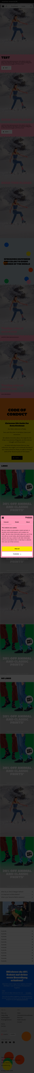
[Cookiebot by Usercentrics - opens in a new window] (25, 518)
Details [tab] (17, 522)
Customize (16, 554)
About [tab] (28, 522)
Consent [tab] (6, 522)
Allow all (17, 548)
